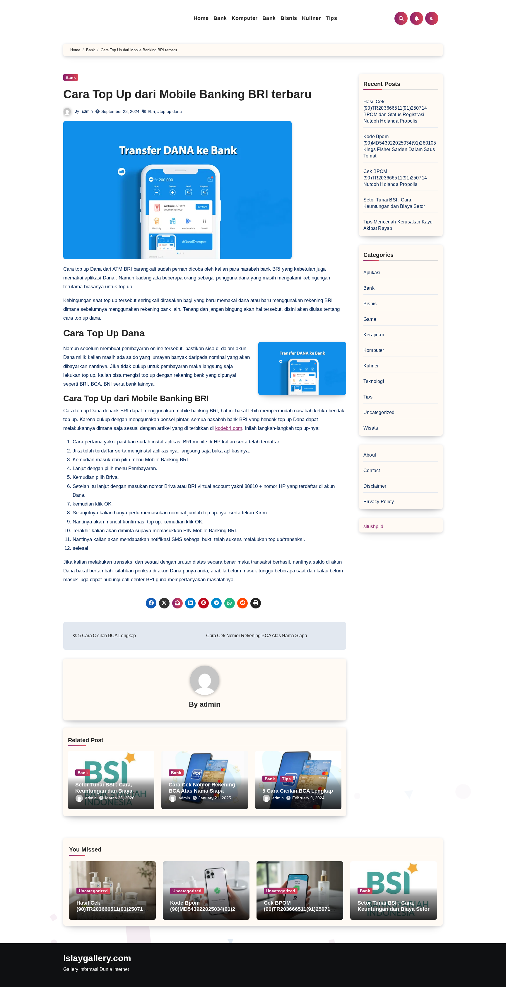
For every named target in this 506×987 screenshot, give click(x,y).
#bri (151, 111)
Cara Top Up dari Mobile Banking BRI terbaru (187, 94)
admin (87, 111)
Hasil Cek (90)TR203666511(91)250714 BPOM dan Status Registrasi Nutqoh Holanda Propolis (112, 912)
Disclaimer (374, 486)
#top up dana (169, 111)
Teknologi (373, 381)
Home (201, 18)
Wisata (370, 427)
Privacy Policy (378, 501)
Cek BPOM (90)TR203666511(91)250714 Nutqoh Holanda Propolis (395, 178)
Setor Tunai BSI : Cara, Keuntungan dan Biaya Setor (103, 791)
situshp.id (373, 526)
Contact (371, 470)
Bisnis (289, 18)
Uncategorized (379, 412)
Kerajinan (373, 334)
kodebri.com (228, 428)
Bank (220, 18)
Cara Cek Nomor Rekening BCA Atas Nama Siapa (202, 788)
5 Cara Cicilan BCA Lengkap (297, 791)
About (369, 454)
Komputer (245, 18)
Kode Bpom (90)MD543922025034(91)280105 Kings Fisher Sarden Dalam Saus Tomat (205, 912)
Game (369, 319)
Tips (331, 18)
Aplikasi (372, 272)
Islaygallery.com (97, 958)
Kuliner (311, 18)
